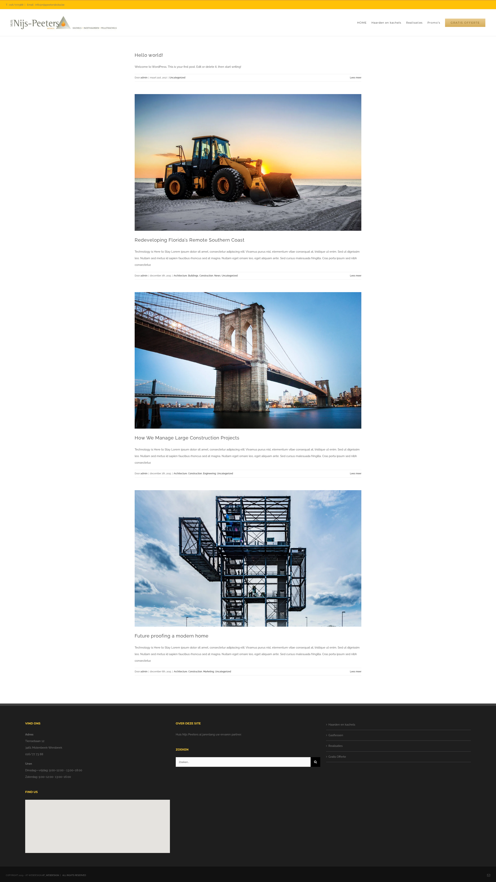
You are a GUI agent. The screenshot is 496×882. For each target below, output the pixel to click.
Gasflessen (335, 735)
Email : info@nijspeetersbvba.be (45, 4)
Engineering (209, 473)
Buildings (193, 275)
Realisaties (335, 746)
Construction (206, 275)
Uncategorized (177, 77)
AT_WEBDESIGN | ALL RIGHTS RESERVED (64, 875)
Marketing (208, 671)
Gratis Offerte (337, 756)
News (217, 275)
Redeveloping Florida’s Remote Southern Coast (190, 240)
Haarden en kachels (341, 724)
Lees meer (355, 77)
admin (143, 77)
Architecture (180, 275)
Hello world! (149, 55)
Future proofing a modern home (171, 636)
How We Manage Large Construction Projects (187, 438)
